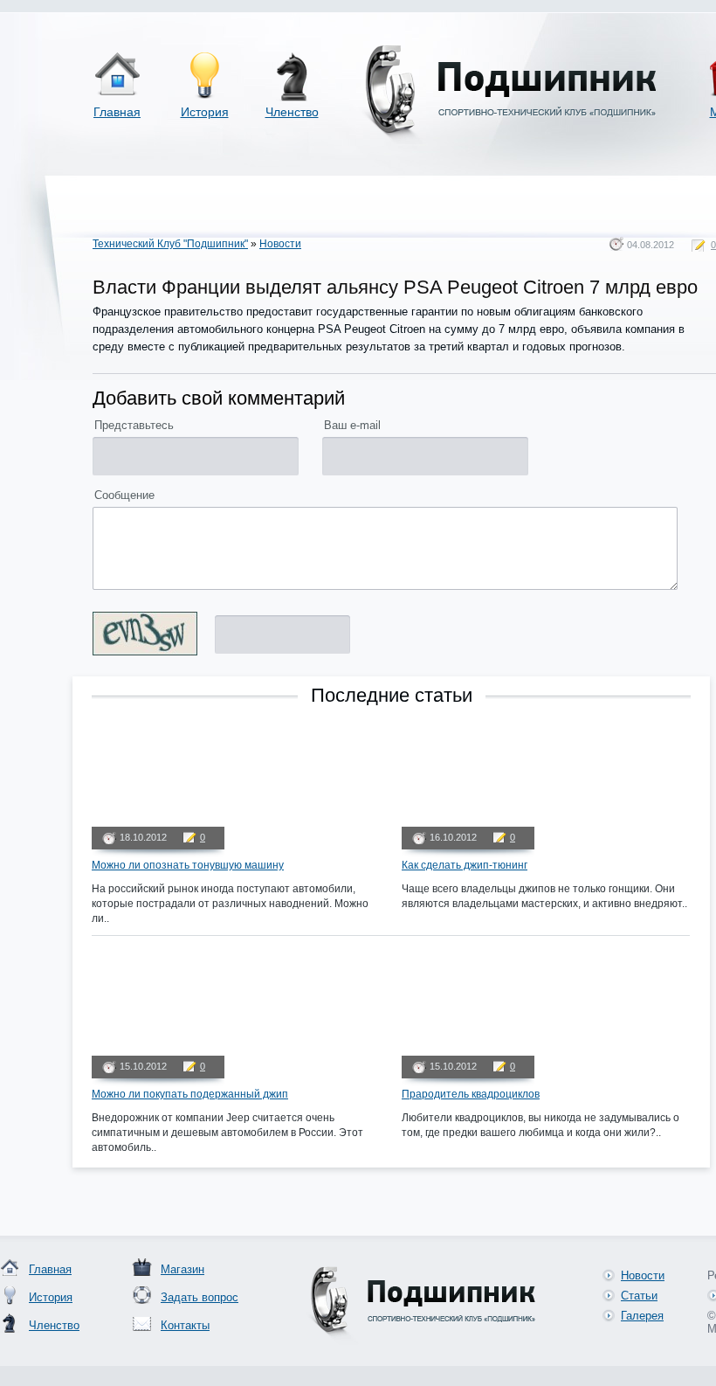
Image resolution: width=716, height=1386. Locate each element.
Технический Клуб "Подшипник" (170, 244)
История (205, 112)
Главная (117, 112)
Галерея (642, 1315)
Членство (292, 112)
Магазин (182, 1269)
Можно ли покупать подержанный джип (190, 1094)
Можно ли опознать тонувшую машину (188, 865)
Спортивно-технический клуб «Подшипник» (507, 94)
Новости (280, 244)
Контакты (185, 1325)
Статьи (639, 1295)
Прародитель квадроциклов (471, 1094)
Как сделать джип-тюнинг (464, 865)
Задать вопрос (199, 1297)
